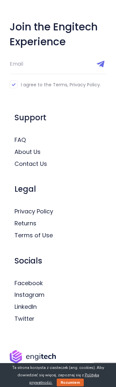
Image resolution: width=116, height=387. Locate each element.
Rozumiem (70, 382)
